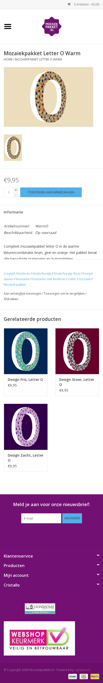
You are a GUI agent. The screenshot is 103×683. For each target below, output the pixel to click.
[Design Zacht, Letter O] (26, 427)
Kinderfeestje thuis (67, 273)
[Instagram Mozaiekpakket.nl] (74, 534)
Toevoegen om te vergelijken (65, 293)
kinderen (24, 273)
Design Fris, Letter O (25, 379)
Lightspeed (82, 670)
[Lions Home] (51, 608)
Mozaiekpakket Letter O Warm (38, 59)
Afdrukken (11, 299)
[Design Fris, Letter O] (26, 351)
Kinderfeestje (41, 273)
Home (8, 59)
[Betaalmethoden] (72, 676)
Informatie (13, 212)
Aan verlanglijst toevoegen (22, 293)
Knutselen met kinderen (49, 279)
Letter (72, 279)
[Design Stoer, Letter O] (77, 351)
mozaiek (85, 279)
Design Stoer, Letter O (76, 382)
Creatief (9, 273)
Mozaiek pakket (15, 284)
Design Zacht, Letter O (26, 458)
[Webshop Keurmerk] (51, 638)
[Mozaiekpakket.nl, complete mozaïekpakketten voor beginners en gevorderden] (59, 26)
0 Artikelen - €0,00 (86, 4)
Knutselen (23, 279)
